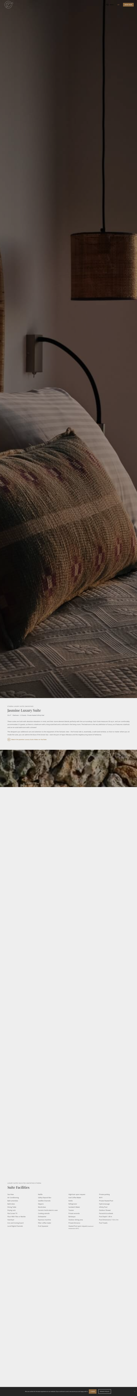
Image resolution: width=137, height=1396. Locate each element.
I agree (92, 1391)
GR (118, 5)
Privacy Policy (104, 1391)
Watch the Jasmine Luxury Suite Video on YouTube (29, 739)
